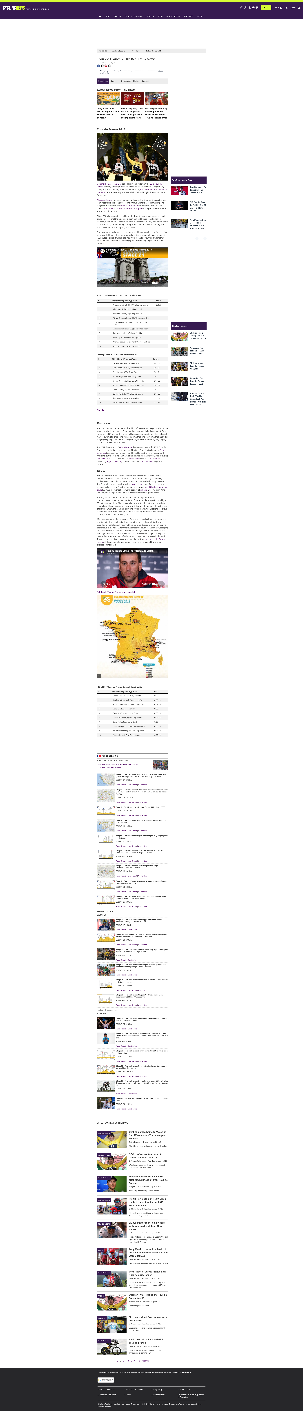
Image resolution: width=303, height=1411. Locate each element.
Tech (160, 16)
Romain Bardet (103, 458)
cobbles (143, 490)
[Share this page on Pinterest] (106, 66)
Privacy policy (157, 1389)
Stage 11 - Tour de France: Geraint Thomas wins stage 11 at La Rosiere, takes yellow (141, 935)
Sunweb (101, 192)
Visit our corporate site (181, 1372)
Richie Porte (134, 458)
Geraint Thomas (104, 184)
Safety (100, 1250)
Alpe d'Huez (136, 484)
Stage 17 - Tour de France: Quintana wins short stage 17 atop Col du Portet (142, 1035)
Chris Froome (146, 189)
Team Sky (116, 184)
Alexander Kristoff (105, 200)
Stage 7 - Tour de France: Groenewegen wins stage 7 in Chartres (139, 867)
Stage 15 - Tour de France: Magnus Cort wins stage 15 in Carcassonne (139, 996)
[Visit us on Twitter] (245, 7)
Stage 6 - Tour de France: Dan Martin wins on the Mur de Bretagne (139, 852)
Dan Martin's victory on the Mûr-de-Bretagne (122, 208)
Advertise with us (158, 1395)
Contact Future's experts (134, 1389)
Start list (145, 81)
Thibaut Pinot (147, 461)
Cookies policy (184, 1389)
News (107, 16)
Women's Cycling (133, 16)
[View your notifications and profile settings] (286, 7)
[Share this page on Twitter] (102, 66)
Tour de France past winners (109, 768)
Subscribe (266, 8)
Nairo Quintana (153, 458)
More (199, 16)
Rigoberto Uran (114, 461)
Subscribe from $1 (153, 51)
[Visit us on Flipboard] (257, 7)
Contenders (126, 81)
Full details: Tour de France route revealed (116, 592)
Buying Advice (173, 16)
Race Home (103, 81)
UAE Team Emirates (130, 205)
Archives (145, 1361)
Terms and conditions (106, 1389)
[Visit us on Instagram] (249, 7)
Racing (117, 16)
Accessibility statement (107, 1395)
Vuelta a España (118, 51)
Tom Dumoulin (160, 189)
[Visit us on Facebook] (241, 7)
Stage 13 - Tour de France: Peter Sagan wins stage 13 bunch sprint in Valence (141, 966)
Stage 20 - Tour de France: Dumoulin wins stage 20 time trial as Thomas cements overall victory (142, 1083)
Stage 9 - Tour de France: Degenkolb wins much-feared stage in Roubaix (141, 897)
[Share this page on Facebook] (98, 66)
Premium (149, 16)
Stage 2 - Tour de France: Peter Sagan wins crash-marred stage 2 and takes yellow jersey (142, 792)
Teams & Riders (104, 1133)
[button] (295, 8)
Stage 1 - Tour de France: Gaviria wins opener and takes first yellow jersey (141, 775)
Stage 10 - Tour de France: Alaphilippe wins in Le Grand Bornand (139, 921)
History (136, 81)
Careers (128, 1395)
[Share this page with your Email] (109, 66)
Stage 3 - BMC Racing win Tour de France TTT (140, 807)
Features (188, 16)
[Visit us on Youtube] (253, 7)
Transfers (135, 51)
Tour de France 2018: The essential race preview (118, 764)
